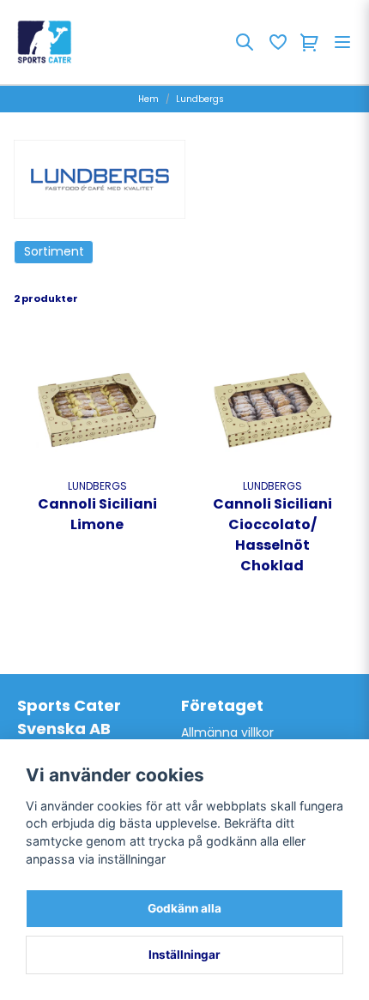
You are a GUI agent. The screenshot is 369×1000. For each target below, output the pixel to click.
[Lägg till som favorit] (277, 42)
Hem (148, 99)
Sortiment (54, 251)
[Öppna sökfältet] (244, 42)
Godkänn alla (184, 908)
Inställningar (184, 954)
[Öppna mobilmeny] (342, 42)
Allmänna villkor (227, 732)
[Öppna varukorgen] (309, 42)
